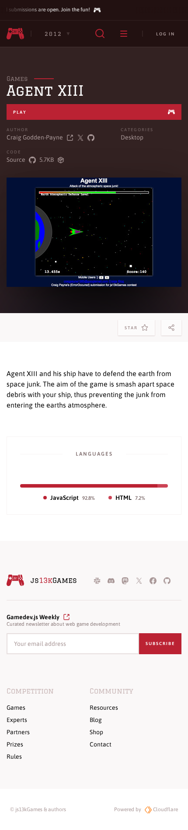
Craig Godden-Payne (35, 137)
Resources (104, 707)
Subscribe (160, 643)
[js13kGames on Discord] (111, 580)
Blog (96, 719)
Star (133, 330)
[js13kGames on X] (139, 580)
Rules (14, 756)
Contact (100, 744)
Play (20, 112)
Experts (17, 719)
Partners (18, 732)
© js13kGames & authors (38, 809)
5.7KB (46, 159)
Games (17, 78)
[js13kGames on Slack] (97, 580)
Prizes (15, 744)
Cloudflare (165, 809)
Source (16, 159)
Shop (96, 732)
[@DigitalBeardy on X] (80, 137)
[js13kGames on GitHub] (167, 580)
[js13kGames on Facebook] (153, 580)
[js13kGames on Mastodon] (125, 580)
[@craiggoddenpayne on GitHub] (90, 137)
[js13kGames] (15, 34)
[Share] (171, 327)
